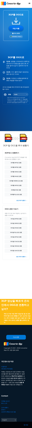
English (4, 420)
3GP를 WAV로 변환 (16, 171)
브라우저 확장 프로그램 (8, 412)
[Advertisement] (16, 280)
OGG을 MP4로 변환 (16, 237)
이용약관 (4, 366)
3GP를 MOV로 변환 (16, 185)
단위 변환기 (4, 407)
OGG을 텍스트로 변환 (16, 232)
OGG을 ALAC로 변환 (16, 250)
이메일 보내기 (5, 401)
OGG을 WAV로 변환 (16, 223)
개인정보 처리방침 (7, 369)
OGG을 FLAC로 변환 (16, 241)
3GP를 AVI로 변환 (16, 190)
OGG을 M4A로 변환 (16, 228)
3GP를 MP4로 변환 (16, 162)
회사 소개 (4, 403)
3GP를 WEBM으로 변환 (16, 181)
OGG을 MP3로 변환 (16, 218)
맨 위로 (26, 425)
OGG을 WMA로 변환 (16, 246)
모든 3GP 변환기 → (21, 200)
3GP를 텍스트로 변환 (16, 194)
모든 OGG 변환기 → (21, 256)
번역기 (3, 410)
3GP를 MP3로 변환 (16, 167)
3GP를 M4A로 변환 (16, 176)
